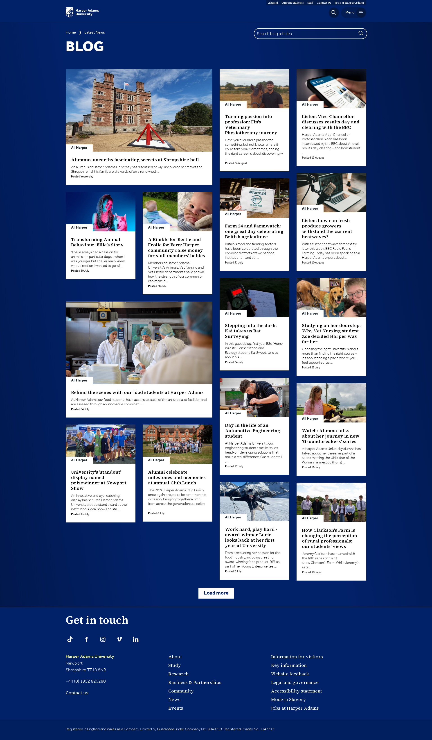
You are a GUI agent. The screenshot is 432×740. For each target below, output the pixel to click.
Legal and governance (295, 682)
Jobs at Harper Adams (295, 708)
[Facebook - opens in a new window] (86, 639)
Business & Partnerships (194, 682)
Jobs (349, 3)
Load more (216, 593)
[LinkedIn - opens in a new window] (135, 639)
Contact (324, 3)
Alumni (273, 3)
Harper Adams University (90, 656)
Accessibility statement (296, 691)
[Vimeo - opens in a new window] (119, 639)
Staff (310, 3)
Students (292, 3)
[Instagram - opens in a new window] (103, 639)
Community (181, 691)
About (175, 657)
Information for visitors (297, 657)
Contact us (77, 693)
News (174, 699)
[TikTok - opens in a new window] (70, 639)
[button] (333, 12)
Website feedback (290, 674)
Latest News (94, 32)
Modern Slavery (288, 699)
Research (178, 674)
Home (71, 32)
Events (175, 708)
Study (174, 665)
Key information (289, 665)
